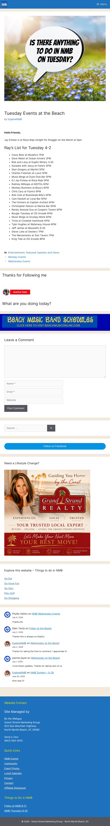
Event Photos (11, 768)
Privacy (8, 778)
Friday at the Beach (40, 628)
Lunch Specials (13, 773)
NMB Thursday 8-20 (16, 810)
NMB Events (11, 758)
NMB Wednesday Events (46, 613)
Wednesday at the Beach (45, 643)
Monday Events (17, 257)
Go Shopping (11, 598)
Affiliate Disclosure (15, 788)
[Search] (51, 428)
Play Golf (9, 593)
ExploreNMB (19, 643)
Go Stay (8, 588)
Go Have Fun (11, 583)
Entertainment (16, 252)
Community (10, 763)
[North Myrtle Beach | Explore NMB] (4, 4)
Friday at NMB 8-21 (15, 805)
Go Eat (8, 578)
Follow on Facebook (55, 446)
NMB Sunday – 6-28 (42, 672)
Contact (8, 783)
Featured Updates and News (42, 252)
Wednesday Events (19, 261)
